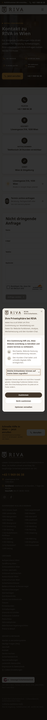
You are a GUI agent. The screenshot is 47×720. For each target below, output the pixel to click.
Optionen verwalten (23, 407)
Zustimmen (23, 395)
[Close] (41, 311)
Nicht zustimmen (23, 401)
